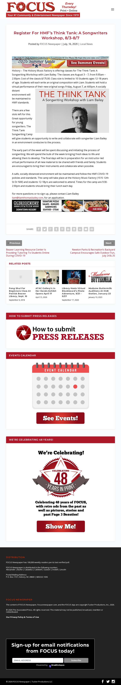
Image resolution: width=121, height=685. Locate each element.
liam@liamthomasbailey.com (27, 197)
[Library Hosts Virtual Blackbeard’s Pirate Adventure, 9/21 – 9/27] (74, 277)
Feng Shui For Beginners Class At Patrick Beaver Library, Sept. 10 (20, 292)
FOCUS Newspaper (50, 44)
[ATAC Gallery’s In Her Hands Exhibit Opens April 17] (47, 277)
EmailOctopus (57, 665)
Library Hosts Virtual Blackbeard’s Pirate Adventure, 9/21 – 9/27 (73, 292)
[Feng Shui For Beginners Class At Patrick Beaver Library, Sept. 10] (21, 277)
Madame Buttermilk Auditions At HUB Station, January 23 (100, 291)
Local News (86, 44)
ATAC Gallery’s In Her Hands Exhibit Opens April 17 (46, 291)
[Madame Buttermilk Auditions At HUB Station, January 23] (100, 277)
